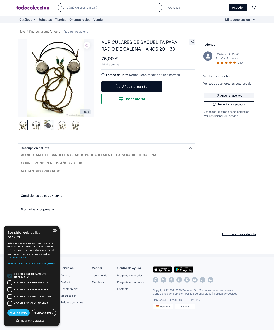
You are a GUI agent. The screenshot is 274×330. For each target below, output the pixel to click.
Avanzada (174, 7)
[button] (106, 148)
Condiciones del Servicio (168, 293)
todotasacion (68, 295)
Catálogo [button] (26, 19)
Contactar (123, 288)
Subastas (45, 19)
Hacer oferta (135, 99)
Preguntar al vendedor (231, 104)
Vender (98, 19)
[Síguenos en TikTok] (202, 280)
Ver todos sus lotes (216, 76)
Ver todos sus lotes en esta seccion (228, 83)
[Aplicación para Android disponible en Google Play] (183, 269)
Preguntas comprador (130, 282)
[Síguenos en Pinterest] (187, 280)
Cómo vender (100, 275)
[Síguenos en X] (179, 280)
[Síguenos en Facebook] (171, 280)
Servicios (67, 268)
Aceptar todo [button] (19, 312)
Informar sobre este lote (239, 234)
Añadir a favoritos (231, 95)
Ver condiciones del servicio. (221, 115)
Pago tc (65, 275)
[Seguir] (87, 45)
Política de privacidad (198, 293)
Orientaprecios (79, 19)
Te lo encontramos (72, 302)
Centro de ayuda (129, 268)
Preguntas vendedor (129, 275)
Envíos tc (66, 282)
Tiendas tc (98, 282)
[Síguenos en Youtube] (195, 280)
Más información (16, 257)
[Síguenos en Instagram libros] (163, 280)
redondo (209, 44)
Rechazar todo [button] (44, 312)
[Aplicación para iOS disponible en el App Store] (162, 269)
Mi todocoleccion (237, 19)
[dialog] (32, 276)
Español (164, 306)
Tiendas (60, 19)
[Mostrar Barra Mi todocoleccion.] (253, 19)
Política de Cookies (225, 293)
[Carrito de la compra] (254, 7)
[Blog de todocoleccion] (210, 280)
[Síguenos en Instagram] (155, 280)
